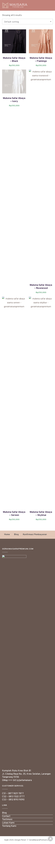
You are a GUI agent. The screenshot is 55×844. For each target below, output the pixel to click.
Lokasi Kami (8, 823)
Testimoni (7, 819)
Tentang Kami (9, 826)
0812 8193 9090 (16, 799)
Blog (16, 534)
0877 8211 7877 (16, 793)
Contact (6, 816)
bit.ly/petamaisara (22, 780)
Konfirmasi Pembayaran (35, 534)
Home (7, 534)
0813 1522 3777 (16, 796)
